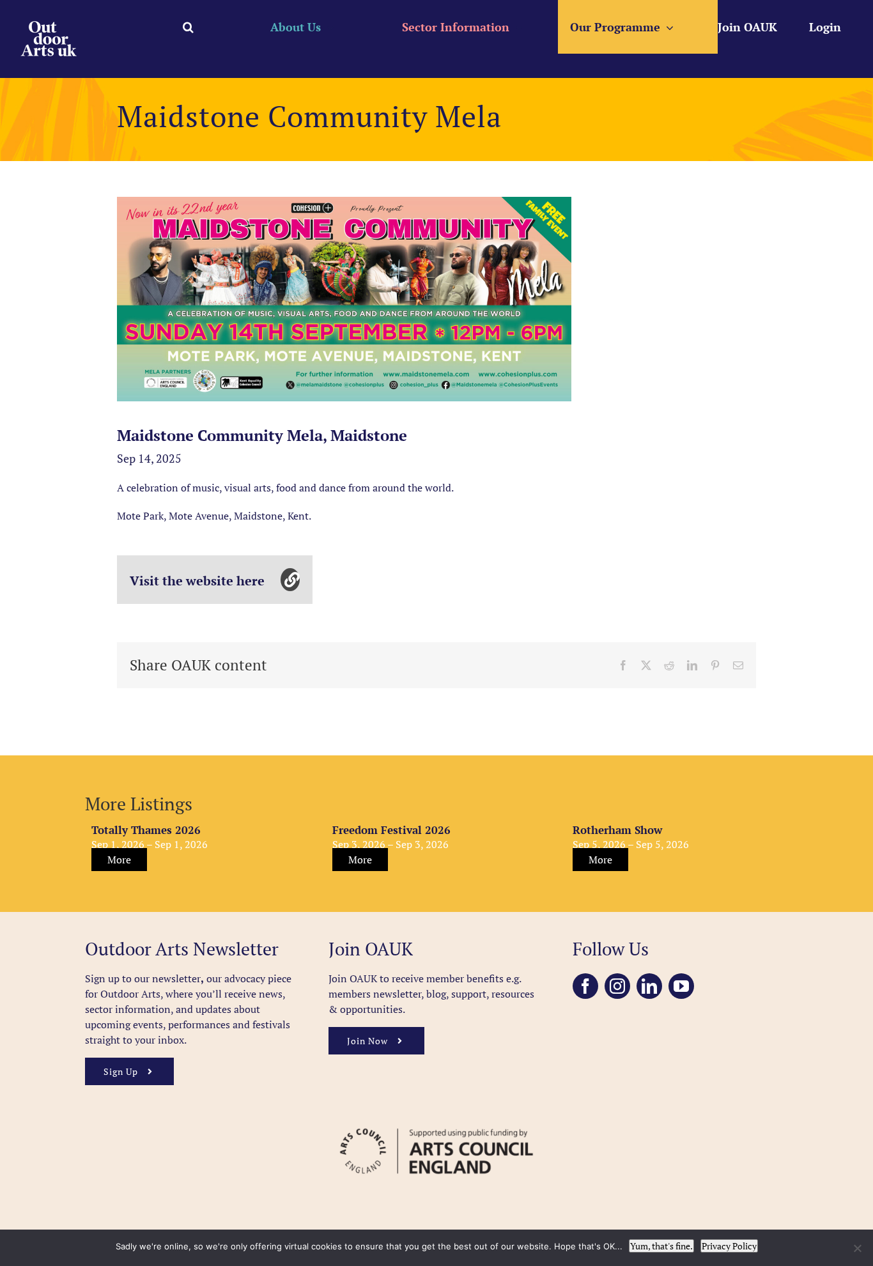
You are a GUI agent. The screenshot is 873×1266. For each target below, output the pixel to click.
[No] (857, 1248)
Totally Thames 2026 (146, 829)
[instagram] (617, 986)
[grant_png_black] (436, 1122)
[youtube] (681, 986)
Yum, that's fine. (661, 1246)
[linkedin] (649, 986)
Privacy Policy (729, 1246)
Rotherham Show (617, 829)
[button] (188, 27)
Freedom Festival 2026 (391, 829)
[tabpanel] (344, 299)
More (119, 860)
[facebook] (585, 986)
